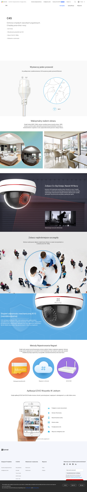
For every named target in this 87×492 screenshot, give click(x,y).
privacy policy (36, 487)
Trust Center (18, 473)
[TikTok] (73, 464)
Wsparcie (79, 5)
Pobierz (43, 470)
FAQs (43, 467)
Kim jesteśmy (18, 467)
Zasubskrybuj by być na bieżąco (73, 473)
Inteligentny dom (47, 1)
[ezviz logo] (4, 2)
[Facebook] (65, 464)
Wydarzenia (27, 470)
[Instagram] (67, 464)
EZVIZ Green (18, 476)
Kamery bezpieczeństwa (36, 1)
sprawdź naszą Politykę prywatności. (76, 477)
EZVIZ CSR (18, 478)
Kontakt (17, 470)
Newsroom (27, 467)
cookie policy (28, 487)
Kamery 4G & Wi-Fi (58, 1)
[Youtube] (70, 464)
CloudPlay (69, 1)
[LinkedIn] (76, 464)
